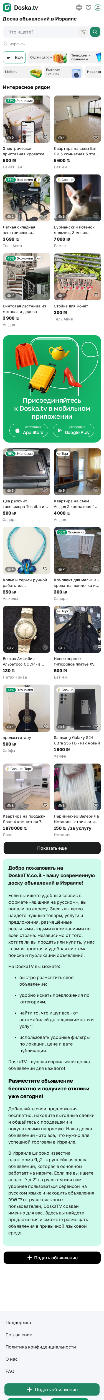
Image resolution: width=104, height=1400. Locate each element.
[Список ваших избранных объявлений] (88, 7)
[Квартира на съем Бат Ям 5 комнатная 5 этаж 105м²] (78, 132)
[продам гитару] (26, 718)
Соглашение (19, 1334)
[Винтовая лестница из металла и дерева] (26, 290)
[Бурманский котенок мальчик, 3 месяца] (78, 211)
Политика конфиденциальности (41, 1347)
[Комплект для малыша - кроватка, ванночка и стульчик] (78, 564)
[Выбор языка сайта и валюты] (79, 7)
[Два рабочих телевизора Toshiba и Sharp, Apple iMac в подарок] (26, 485)
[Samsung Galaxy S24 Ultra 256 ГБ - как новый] (78, 721)
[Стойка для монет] (78, 287)
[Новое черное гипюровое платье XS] (78, 643)
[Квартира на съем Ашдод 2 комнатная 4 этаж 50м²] (78, 485)
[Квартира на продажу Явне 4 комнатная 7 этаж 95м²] (26, 800)
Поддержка (18, 1322)
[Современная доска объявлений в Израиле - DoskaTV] (20, 7)
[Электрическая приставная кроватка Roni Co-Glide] (26, 132)
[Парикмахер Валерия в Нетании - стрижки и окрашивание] (78, 800)
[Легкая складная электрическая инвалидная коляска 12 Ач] (26, 211)
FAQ (10, 1371)
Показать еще (52, 848)
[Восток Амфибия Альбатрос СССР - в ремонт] (26, 643)
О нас (12, 1359)
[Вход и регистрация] (98, 7)
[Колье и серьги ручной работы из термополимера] (26, 564)
